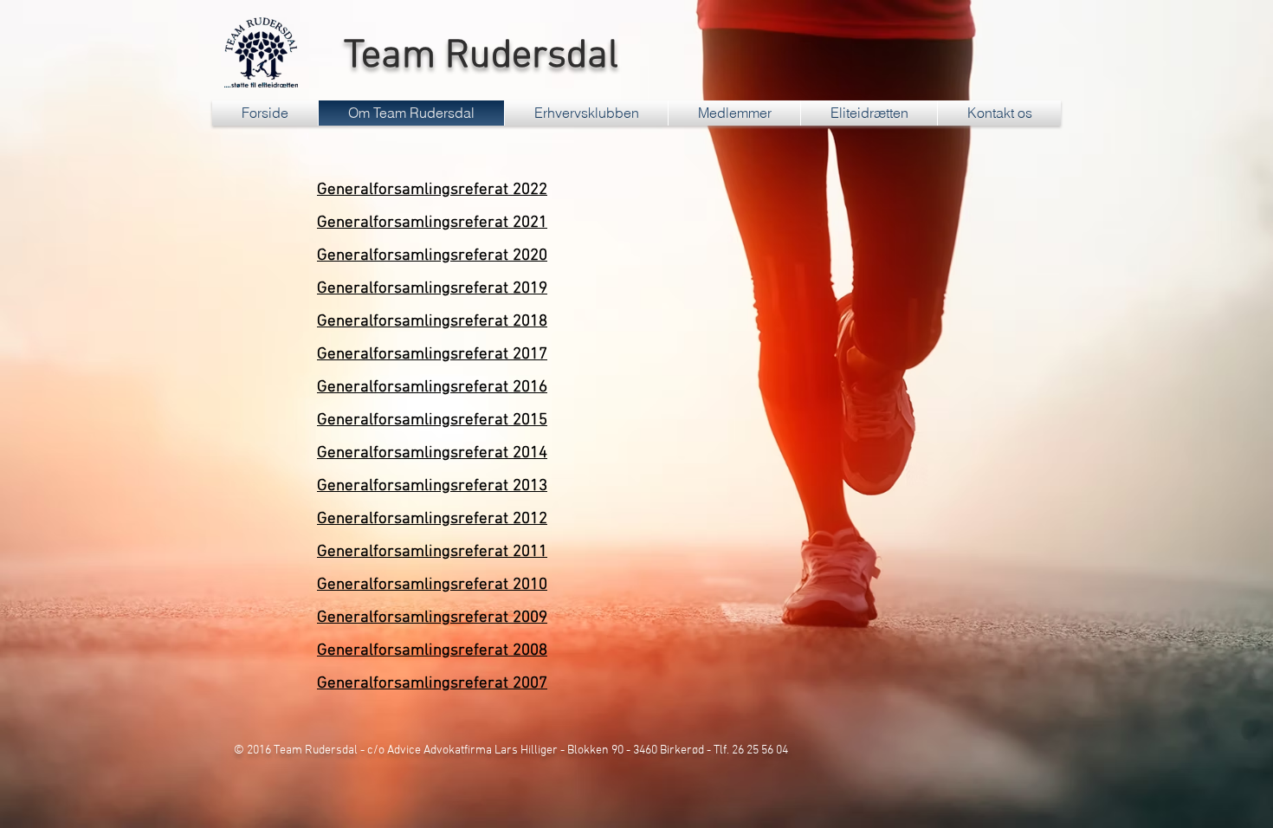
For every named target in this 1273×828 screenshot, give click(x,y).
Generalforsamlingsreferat (412, 420)
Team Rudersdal (476, 57)
